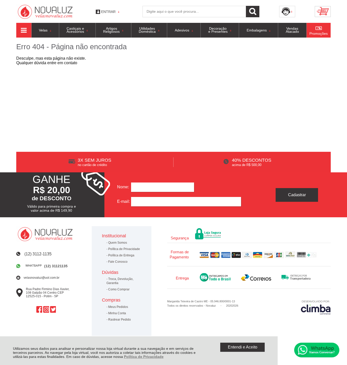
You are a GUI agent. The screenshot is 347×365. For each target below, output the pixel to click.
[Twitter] (53, 309)
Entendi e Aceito (242, 347)
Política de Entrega (121, 255)
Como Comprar (119, 289)
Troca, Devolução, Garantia (119, 281)
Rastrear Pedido (119, 319)
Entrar (108, 12)
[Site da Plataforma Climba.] (316, 307)
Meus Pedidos (118, 307)
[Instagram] (46, 309)
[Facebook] (39, 309)
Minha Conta (117, 313)
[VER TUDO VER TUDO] (23, 30)
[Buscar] (252, 11)
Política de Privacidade (144, 357)
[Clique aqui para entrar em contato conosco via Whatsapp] (316, 350)
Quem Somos (117, 242)
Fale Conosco (118, 261)
